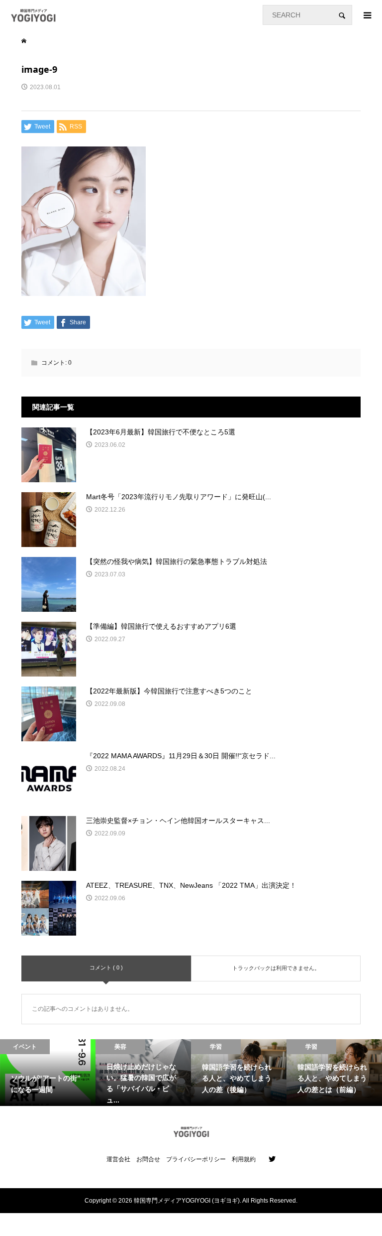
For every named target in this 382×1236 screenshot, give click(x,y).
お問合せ (148, 1159)
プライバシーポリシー (196, 1159)
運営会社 (118, 1159)
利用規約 (244, 1159)
